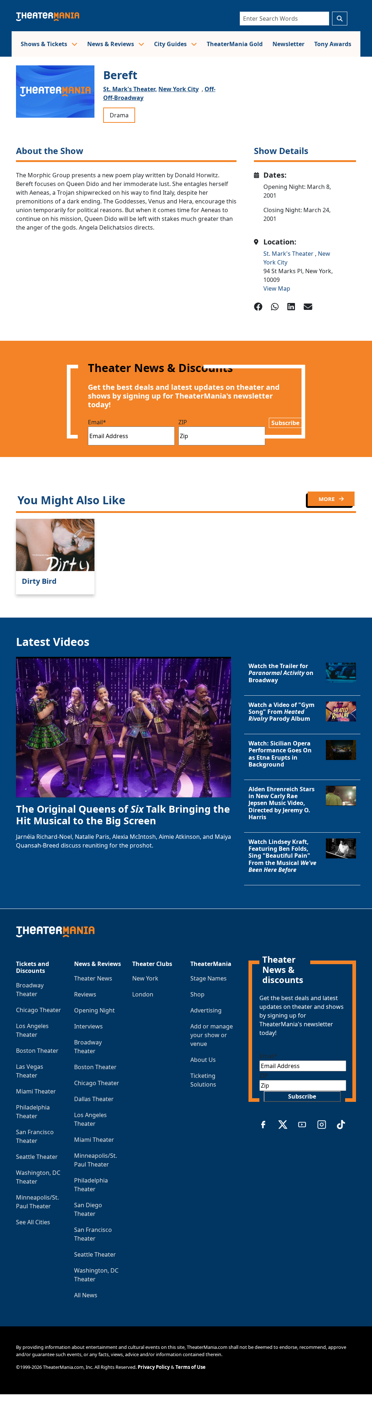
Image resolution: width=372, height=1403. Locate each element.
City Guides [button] (171, 44)
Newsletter (288, 44)
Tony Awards (332, 44)
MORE (327, 498)
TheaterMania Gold (235, 44)
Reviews (85, 994)
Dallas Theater (94, 1099)
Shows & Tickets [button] (45, 44)
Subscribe (285, 423)
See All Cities (33, 1222)
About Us (203, 1060)
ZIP (182, 422)
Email (97, 422)
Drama (119, 115)
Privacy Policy (154, 1367)
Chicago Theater (38, 1010)
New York (145, 978)
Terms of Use (190, 1367)
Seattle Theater (37, 1157)
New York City (178, 89)
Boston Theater (37, 1051)
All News (85, 1295)
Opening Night (94, 1010)
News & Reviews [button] (111, 44)
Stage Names (208, 978)
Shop (197, 994)
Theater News (93, 978)
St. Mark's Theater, (130, 89)
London (142, 994)
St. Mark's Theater (289, 254)
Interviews (88, 1026)
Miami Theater (36, 1091)
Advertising (206, 1010)
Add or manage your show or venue (211, 1035)
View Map (276, 288)
